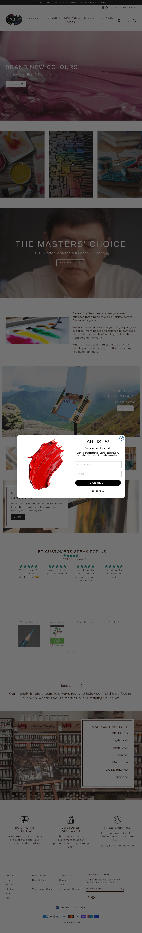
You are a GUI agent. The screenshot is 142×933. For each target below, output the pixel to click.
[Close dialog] (122, 438)
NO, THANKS (98, 491)
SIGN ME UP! (98, 483)
